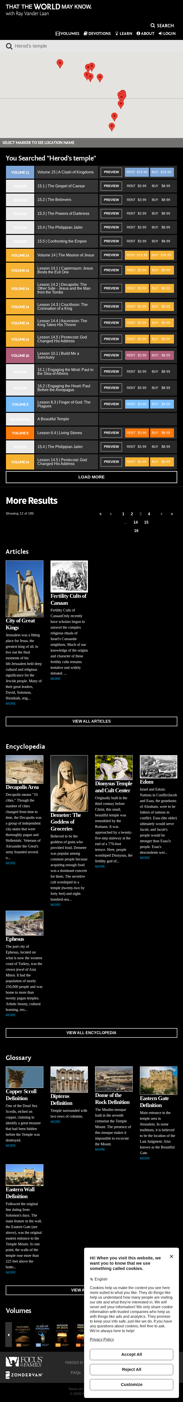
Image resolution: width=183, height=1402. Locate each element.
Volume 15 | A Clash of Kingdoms (65, 172)
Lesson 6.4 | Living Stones (59, 433)
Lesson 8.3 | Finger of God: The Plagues (64, 404)
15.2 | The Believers (54, 200)
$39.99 (161, 172)
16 (136, 531)
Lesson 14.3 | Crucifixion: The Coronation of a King (62, 306)
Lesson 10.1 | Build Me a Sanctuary (58, 355)
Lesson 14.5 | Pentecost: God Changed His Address (62, 339)
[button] (88, 68)
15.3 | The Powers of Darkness (63, 213)
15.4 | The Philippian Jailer (60, 227)
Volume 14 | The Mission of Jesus (65, 255)
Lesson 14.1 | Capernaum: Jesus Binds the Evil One (65, 270)
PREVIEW (111, 172)
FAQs (76, 1373)
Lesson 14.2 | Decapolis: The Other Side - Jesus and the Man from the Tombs (64, 288)
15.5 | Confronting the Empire (62, 241)
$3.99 (136, 186)
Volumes (70, 33)
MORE (11, 703)
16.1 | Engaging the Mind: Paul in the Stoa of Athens (65, 372)
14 (135, 522)
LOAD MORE (91, 477)
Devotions (99, 33)
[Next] (161, 514)
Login (169, 33)
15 (146, 522)
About (147, 33)
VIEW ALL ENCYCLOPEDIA (91, 1033)
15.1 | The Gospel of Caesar (61, 186)
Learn (126, 33)
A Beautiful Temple (53, 419)
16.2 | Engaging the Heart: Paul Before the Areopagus (63, 388)
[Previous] (100, 514)
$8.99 (161, 186)
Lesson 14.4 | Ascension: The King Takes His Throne (62, 323)
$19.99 (137, 172)
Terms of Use (78, 1389)
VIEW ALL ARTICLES (91, 721)
